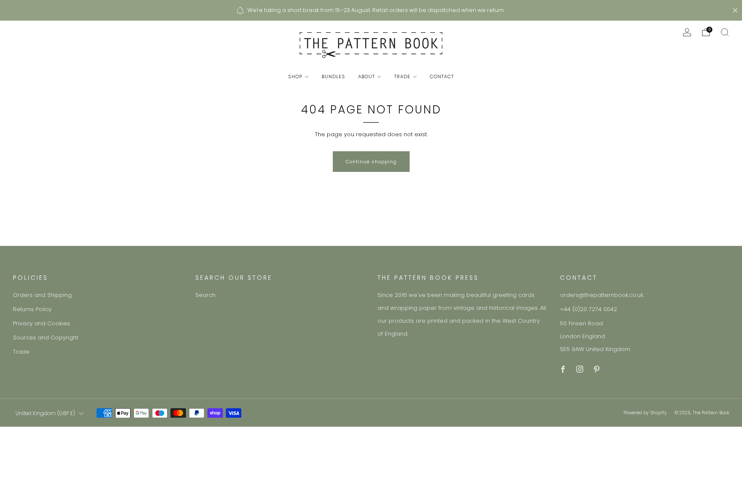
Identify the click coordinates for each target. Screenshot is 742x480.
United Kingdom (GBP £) (45, 413)
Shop (295, 76)
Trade (402, 76)
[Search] (725, 32)
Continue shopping (371, 161)
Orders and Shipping (42, 295)
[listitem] (371, 10)
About (366, 76)
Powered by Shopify (645, 413)
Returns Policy (32, 309)
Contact (442, 76)
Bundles (333, 76)
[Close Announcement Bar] (735, 10)
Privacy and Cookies (41, 323)
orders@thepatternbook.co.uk (601, 295)
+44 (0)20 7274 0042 (588, 309)
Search (205, 295)
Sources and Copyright (45, 337)
